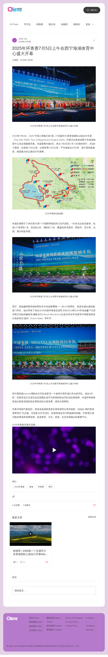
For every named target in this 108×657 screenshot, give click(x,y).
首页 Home (34, 618)
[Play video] (54, 450)
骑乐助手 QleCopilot (37, 626)
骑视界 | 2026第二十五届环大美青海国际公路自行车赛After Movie (29, 552)
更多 (88, 24)
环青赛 (41, 487)
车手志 (27, 24)
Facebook (90, 625)
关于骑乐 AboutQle (37, 630)
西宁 (51, 487)
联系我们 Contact (54, 629)
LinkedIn (90, 618)
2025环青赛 (19, 487)
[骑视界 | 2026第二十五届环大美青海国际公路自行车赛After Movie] (30, 534)
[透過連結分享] (13, 496)
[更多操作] (94, 40)
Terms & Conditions (75, 618)
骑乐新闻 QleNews (37, 622)
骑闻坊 (76, 24)
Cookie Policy (72, 625)
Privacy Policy (72, 622)
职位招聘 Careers (54, 625)
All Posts (14, 24)
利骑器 (39, 24)
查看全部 (92, 517)
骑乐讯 (52, 24)
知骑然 (64, 24)
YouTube (90, 629)
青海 (31, 487)
